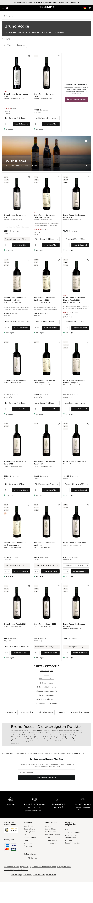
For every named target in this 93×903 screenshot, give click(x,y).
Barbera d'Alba (16, 98)
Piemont (7, 98)
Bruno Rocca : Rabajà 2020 (15, 624)
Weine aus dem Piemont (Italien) (58, 753)
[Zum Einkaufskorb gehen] (90, 7)
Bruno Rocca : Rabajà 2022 (74, 543)
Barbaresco (44, 98)
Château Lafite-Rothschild (46, 687)
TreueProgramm (30, 843)
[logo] (46, 8)
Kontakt (47, 826)
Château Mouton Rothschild (46, 691)
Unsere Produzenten (11, 867)
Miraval (46, 675)
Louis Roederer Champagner (46, 703)
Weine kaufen (7, 753)
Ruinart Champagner (46, 695)
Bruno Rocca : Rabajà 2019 (74, 461)
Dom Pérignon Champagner (46, 699)
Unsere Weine (20, 753)
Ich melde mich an (46, 777)
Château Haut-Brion (46, 679)
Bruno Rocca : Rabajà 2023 (15, 380)
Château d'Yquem (46, 683)
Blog (26, 840)
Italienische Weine (35, 753)
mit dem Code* (41, 2)
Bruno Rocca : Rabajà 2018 (45, 624)
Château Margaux (46, 671)
